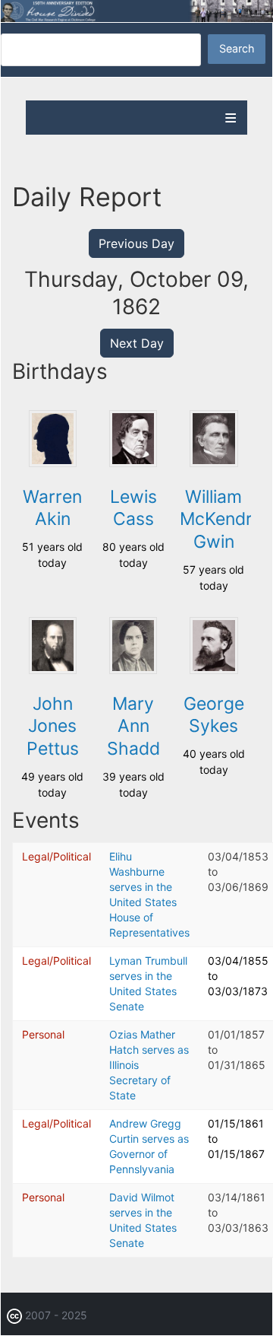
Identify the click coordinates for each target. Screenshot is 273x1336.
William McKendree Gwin (226, 519)
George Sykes (214, 715)
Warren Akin (52, 508)
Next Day (137, 343)
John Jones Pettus (53, 726)
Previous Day (136, 243)
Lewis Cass (133, 508)
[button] (53, 462)
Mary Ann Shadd (133, 726)
